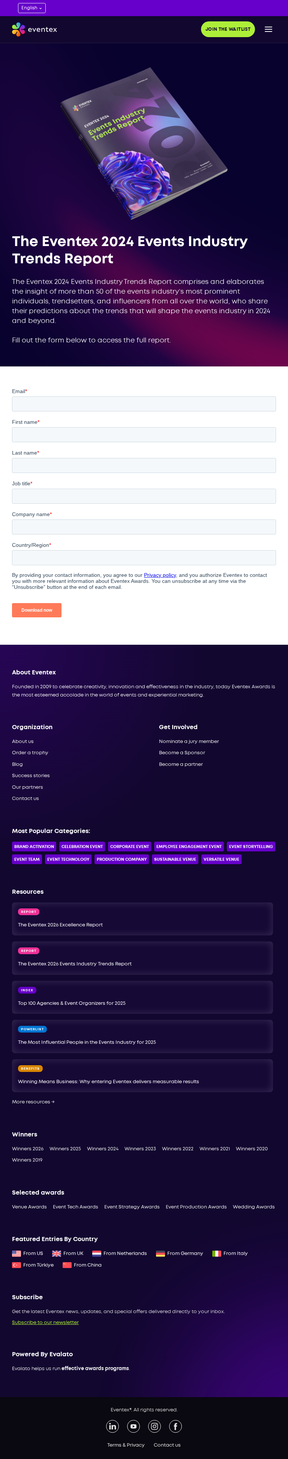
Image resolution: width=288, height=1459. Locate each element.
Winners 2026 (28, 1149)
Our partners (27, 787)
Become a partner (181, 765)
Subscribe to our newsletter (45, 1323)
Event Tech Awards (75, 1207)
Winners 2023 (140, 1149)
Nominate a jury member (189, 742)
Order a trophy (30, 753)
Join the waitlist (228, 29)
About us (23, 742)
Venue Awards (29, 1207)
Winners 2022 (178, 1149)
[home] (34, 29)
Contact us (25, 799)
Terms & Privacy (126, 1445)
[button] (268, 29)
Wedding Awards (254, 1207)
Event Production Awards (196, 1207)
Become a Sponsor (182, 753)
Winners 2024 (102, 1149)
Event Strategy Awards (132, 1207)
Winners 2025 (65, 1149)
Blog (17, 765)
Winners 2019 (27, 1160)
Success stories (31, 776)
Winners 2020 (252, 1149)
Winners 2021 (215, 1149)
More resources (33, 1102)
